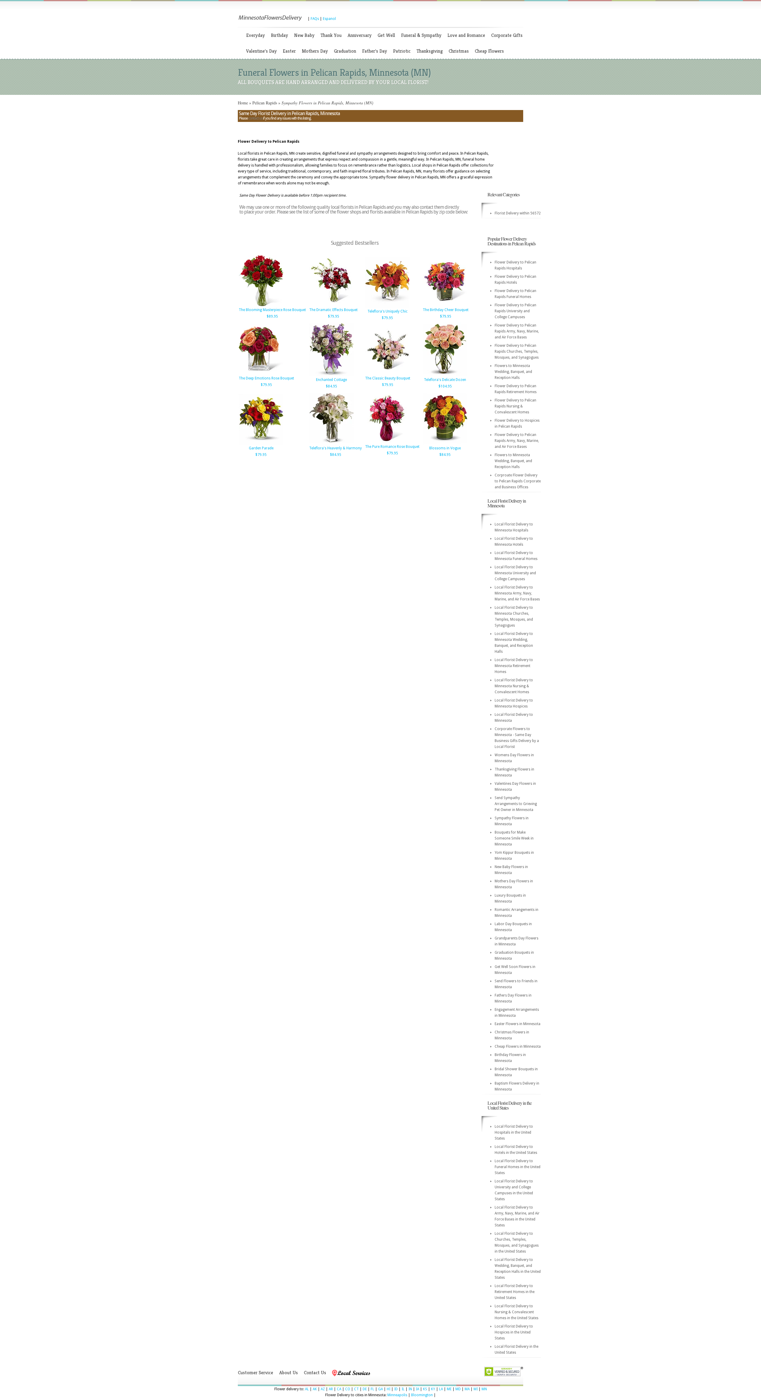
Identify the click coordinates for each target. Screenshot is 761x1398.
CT (356, 1389)
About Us (288, 1372)
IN (410, 1389)
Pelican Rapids (264, 103)
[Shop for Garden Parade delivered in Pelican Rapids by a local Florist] (261, 443)
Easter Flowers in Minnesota (517, 1024)
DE (365, 1389)
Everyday (255, 35)
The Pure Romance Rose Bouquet (392, 447)
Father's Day (374, 51)
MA (467, 1389)
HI (388, 1389)
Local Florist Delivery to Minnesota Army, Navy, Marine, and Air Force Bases (517, 593)
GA (380, 1389)
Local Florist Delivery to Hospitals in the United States (514, 1132)
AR (331, 1389)
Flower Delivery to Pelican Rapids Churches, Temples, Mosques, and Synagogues (517, 351)
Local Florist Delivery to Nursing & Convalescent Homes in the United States (516, 1312)
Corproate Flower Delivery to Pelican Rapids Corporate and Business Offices (518, 481)
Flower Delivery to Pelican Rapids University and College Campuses (515, 311)
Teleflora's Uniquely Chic (387, 311)
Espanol (329, 19)
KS (425, 1389)
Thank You (331, 35)
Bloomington (422, 1395)
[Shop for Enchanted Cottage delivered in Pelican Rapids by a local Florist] (331, 375)
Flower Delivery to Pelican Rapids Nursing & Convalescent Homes (515, 406)
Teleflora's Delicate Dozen (445, 380)
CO (347, 1389)
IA (417, 1389)
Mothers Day (315, 51)
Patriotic (402, 51)
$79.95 (333, 316)
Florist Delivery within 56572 (518, 213)
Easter (289, 51)
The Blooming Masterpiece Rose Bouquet (272, 310)
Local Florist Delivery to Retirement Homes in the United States (514, 1292)
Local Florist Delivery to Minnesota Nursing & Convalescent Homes (514, 686)
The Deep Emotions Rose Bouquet (266, 378)
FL (372, 1389)
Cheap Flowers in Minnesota (518, 1046)
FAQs (315, 19)
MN (484, 1389)
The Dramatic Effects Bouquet (333, 310)
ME (449, 1389)
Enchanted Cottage (331, 380)
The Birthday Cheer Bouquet (445, 310)
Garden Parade (261, 448)
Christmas (459, 51)
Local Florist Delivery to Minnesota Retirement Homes (514, 666)
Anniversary (360, 35)
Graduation (345, 51)
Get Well (386, 35)
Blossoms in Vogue (445, 448)
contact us (255, 118)
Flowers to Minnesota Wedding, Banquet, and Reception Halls (513, 372)
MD (458, 1389)
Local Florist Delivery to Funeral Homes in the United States (517, 1167)
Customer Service (255, 1372)
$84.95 (331, 386)
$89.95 (272, 316)
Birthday (279, 35)
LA (441, 1389)
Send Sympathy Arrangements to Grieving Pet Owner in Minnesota (516, 804)
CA (339, 1389)
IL (403, 1389)
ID (396, 1389)
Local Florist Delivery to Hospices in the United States (514, 1332)
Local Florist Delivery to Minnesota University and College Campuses (515, 573)
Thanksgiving (429, 51)
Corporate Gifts (507, 35)
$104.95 (445, 386)
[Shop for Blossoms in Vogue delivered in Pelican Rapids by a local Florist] (445, 443)
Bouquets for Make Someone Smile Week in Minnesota (514, 838)
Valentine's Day (261, 51)
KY (433, 1389)
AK (315, 1389)
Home (243, 103)
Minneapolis (397, 1395)
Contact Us (315, 1372)
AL (307, 1389)
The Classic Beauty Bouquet (387, 378)
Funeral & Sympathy (421, 35)
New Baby (304, 35)
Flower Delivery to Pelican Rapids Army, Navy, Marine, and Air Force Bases (517, 331)
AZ (323, 1389)
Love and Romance (466, 35)
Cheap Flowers (489, 51)
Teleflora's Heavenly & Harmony (335, 448)
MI (476, 1389)
